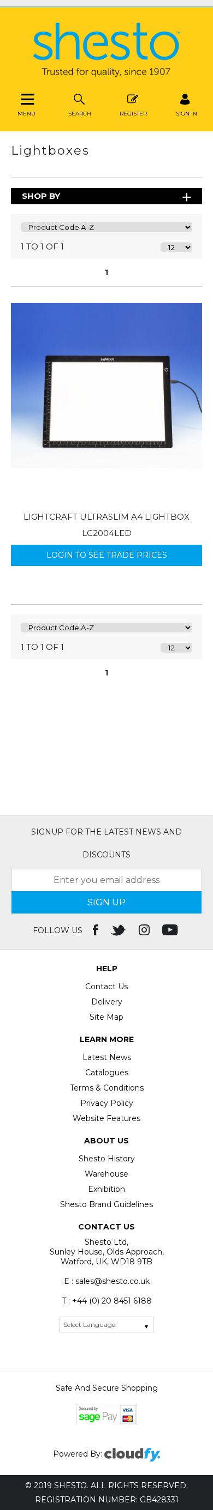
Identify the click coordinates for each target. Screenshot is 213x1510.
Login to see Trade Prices (106, 555)
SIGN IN (186, 113)
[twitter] (119, 930)
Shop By (41, 196)
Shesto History (107, 1159)
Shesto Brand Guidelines (106, 1204)
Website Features (106, 1118)
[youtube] (171, 930)
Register (133, 113)
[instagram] (145, 930)
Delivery (106, 1002)
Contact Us (106, 986)
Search (79, 113)
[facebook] (96, 930)
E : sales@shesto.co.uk (107, 1281)
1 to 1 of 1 (42, 246)
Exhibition (106, 1189)
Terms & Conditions (107, 1088)
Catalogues (106, 1072)
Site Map (106, 1017)
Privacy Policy (106, 1103)
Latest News (106, 1057)
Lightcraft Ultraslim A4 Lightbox (106, 517)
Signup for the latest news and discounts (106, 843)
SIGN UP (106, 902)
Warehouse (106, 1174)
